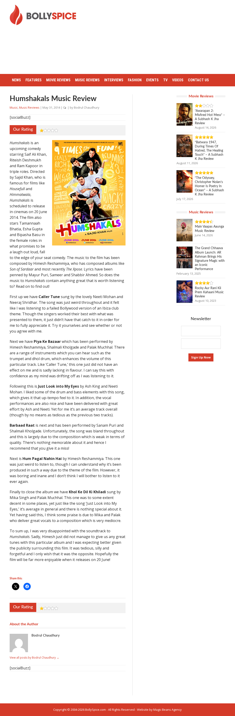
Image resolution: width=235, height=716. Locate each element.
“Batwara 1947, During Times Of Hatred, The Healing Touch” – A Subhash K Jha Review (209, 151)
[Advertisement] (159, 37)
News (16, 80)
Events (152, 80)
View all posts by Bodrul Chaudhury (34, 658)
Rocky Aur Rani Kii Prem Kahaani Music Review (209, 292)
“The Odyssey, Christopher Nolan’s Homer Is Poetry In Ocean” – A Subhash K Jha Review (209, 186)
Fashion (135, 80)
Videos (177, 80)
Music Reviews (87, 80)
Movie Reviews (58, 80)
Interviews (113, 80)
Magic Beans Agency (167, 710)
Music (14, 107)
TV (165, 80)
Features (33, 80)
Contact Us (198, 80)
